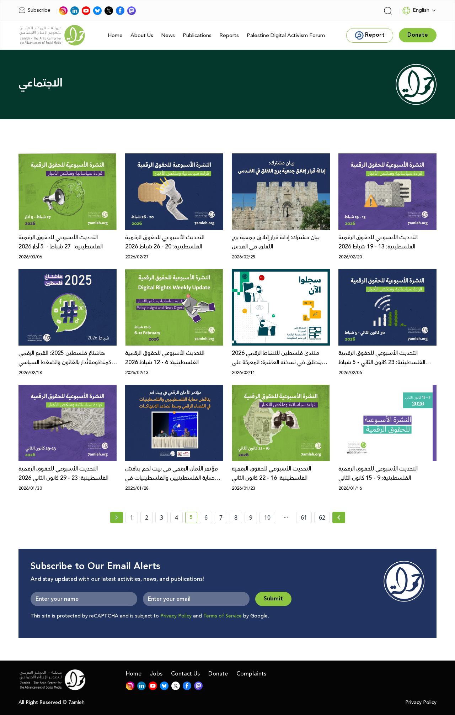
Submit (273, 598)
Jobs (156, 673)
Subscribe (39, 10)
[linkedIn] (74, 10)
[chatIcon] (131, 10)
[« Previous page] (116, 517)
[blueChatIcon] (97, 10)
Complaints (251, 673)
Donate (218, 673)
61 (304, 517)
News (168, 35)
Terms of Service (222, 616)
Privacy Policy (176, 616)
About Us (141, 35)
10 (267, 517)
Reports (229, 35)
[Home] (52, 35)
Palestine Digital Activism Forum (286, 35)
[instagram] (63, 10)
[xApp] (109, 10)
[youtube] (86, 10)
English (421, 10)
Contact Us (185, 673)
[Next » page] (338, 517)
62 (322, 517)
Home (115, 35)
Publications (197, 35)
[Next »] (339, 517)
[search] (388, 10)
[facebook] (120, 10)
